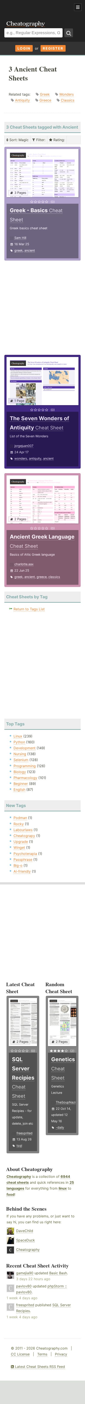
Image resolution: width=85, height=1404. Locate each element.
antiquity (35, 458)
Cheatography (19, 1176)
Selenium (21, 760)
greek (18, 250)
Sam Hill (20, 238)
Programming (25, 766)
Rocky (19, 824)
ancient (29, 250)
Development (25, 748)
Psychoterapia (25, 853)
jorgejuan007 (23, 446)
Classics (67, 100)
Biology (20, 772)
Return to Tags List (29, 609)
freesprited (24, 1133)
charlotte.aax (24, 564)
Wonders (66, 94)
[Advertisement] (35, 7)
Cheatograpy (24, 835)
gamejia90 (24, 1273)
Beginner (21, 783)
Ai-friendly (22, 871)
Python (19, 742)
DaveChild (24, 1231)
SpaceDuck (25, 1240)
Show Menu (78, 7)
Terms (42, 1354)
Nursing (20, 754)
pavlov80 (24, 1286)
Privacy (61, 1354)
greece (42, 577)
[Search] (68, 32)
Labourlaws (23, 830)
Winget (19, 847)
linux (63, 1188)
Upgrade (21, 841)
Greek (45, 94)
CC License (20, 1354)
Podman (20, 818)
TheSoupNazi (66, 1102)
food (10, 1194)
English (19, 789)
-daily (60, 1127)
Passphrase (23, 859)
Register (53, 48)
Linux (18, 736)
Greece (45, 100)
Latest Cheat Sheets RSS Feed (39, 1366)
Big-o (18, 865)
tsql (19, 1145)
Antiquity (22, 100)
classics (54, 577)
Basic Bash (58, 1273)
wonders (20, 458)
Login (24, 48)
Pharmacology (25, 778)
